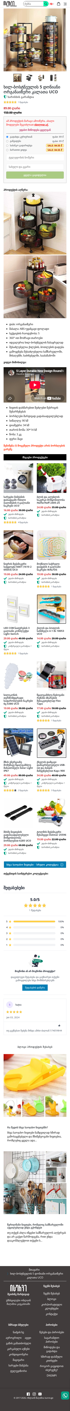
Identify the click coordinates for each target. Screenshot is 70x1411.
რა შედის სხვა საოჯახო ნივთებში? (27, 1127)
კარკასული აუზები (18, 1349)
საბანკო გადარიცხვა (20, 145)
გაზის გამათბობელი (18, 1343)
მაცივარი (18, 1360)
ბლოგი (51, 1299)
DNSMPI (52, 1375)
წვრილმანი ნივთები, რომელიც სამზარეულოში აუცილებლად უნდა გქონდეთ (35, 1226)
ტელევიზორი (18, 1371)
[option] (17, 78)
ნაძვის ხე (18, 1332)
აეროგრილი (13, 1338)
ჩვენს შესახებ (51, 1293)
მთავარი (34, 1269)
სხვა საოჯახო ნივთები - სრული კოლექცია (33, 864)
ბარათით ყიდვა (18, 149)
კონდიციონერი (18, 1354)
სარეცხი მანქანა (18, 1365)
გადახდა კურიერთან (20, 136)
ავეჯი (28, 1338)
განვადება (15, 141)
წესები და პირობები (51, 1332)
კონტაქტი (52, 1314)
